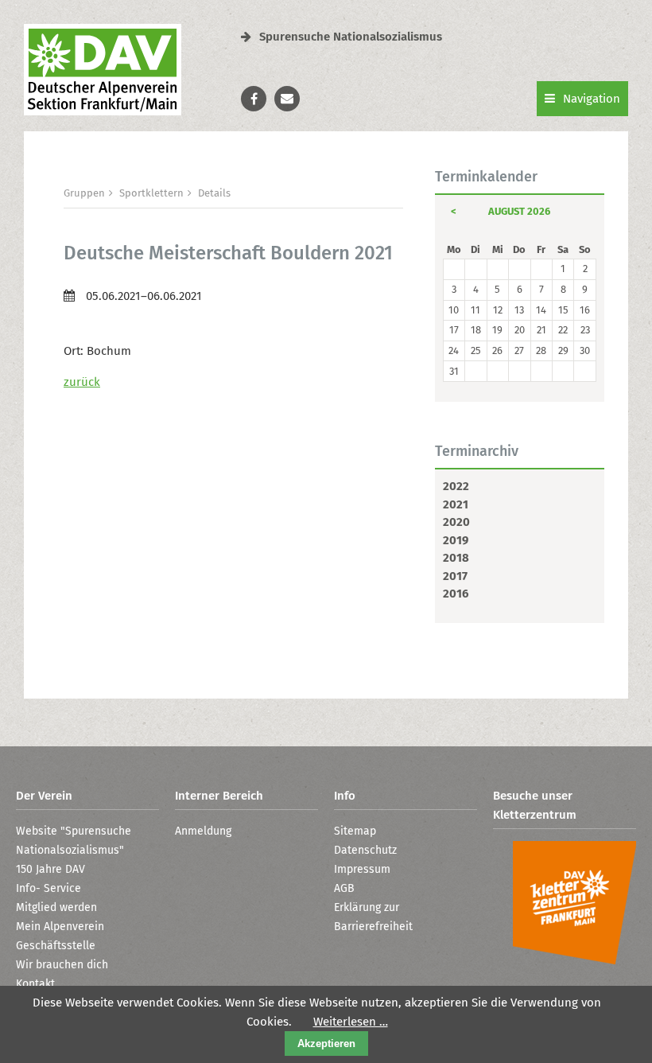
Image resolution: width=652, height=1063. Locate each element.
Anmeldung (203, 831)
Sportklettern (151, 193)
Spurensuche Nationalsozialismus (350, 36)
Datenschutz (365, 850)
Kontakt (35, 984)
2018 (456, 558)
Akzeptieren (326, 1043)
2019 (455, 540)
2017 (455, 576)
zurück (82, 382)
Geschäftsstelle (55, 945)
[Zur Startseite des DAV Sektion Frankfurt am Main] (102, 111)
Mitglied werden (56, 907)
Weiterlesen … (350, 1021)
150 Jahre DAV (50, 869)
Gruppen (84, 193)
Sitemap (355, 831)
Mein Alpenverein (60, 926)
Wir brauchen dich (62, 964)
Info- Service (48, 888)
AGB (344, 888)
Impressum (362, 869)
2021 (455, 504)
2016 (455, 593)
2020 (456, 522)
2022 (456, 486)
